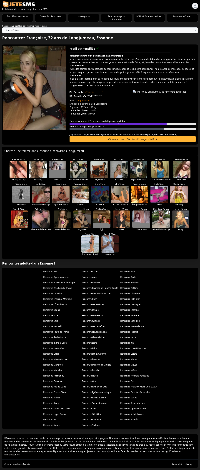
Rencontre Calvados (52, 293)
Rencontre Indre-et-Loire (55, 342)
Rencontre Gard (50, 320)
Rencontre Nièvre (128, 370)
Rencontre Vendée (129, 419)
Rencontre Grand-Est (130, 320)
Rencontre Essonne (129, 309)
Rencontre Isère (89, 342)
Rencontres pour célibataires (116, 18)
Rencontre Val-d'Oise (92, 414)
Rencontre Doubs (51, 309)
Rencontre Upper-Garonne (133, 408)
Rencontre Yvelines (91, 424)
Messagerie (84, 16)
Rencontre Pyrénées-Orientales (135, 392)
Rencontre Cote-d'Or (130, 298)
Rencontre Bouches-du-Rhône (57, 287)
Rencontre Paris (127, 381)
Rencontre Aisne (90, 271)
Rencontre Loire (89, 348)
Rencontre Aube (89, 276)
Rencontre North (90, 375)
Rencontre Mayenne (52, 364)
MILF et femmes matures (149, 16)
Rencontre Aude (128, 276)
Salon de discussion (50, 16)
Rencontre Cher (89, 298)
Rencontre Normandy (53, 375)
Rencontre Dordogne (130, 304)
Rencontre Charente (129, 293)
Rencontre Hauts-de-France (56, 331)
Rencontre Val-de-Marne (132, 414)
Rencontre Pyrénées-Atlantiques (97, 392)
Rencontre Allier (127, 271)
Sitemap (188, 464)
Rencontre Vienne (51, 424)
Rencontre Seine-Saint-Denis (56, 408)
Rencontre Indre (128, 337)
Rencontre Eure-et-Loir (92, 315)
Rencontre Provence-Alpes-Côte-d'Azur (138, 386)
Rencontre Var (50, 419)
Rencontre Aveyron (91, 282)
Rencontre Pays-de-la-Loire (94, 386)
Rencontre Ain (50, 271)
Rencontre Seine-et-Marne (94, 403)
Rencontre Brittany (129, 287)
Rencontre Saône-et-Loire (94, 397)
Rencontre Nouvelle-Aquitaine (134, 375)
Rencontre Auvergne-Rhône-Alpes (59, 282)
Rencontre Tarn (89, 408)
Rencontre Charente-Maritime (57, 298)
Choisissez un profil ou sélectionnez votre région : (24, 26)
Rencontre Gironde (91, 320)
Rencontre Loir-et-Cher (54, 348)
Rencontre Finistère (129, 315)
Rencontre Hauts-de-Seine (94, 331)
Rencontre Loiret (51, 353)
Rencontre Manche (91, 359)
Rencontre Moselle (91, 370)
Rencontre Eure (50, 315)
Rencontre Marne (128, 359)
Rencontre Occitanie (52, 381)
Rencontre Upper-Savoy (54, 414)
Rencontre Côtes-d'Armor (55, 304)
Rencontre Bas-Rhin (129, 282)
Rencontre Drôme (90, 309)
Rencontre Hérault (129, 331)
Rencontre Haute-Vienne (132, 326)
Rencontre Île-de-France (54, 337)
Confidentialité (175, 464)
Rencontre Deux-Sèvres (93, 304)
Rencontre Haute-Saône (93, 326)
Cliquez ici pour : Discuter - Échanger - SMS (131, 139)
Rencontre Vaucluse (91, 419)
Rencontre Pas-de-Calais (54, 386)
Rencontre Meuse (128, 364)
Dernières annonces (17, 16)
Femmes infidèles (182, 16)
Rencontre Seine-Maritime (132, 403)
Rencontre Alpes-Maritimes (56, 276)
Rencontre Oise (89, 381)
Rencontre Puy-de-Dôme (54, 392)
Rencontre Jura (127, 342)
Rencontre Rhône (51, 397)
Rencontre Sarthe (128, 397)
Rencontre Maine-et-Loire (55, 359)
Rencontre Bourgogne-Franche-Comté (100, 287)
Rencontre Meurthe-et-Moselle (96, 364)
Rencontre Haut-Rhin (53, 326)
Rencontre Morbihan (53, 370)
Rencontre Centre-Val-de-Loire (96, 293)
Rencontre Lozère (128, 353)
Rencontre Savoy (51, 403)
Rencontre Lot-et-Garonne (94, 353)
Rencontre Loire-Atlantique (133, 348)
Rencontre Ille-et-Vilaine (93, 337)
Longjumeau (82, 100)
